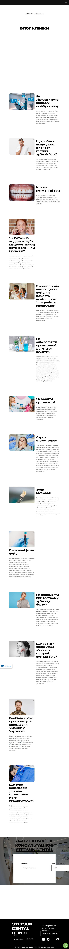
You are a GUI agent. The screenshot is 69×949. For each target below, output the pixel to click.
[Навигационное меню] (66, 3)
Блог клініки (19, 940)
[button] (50, 933)
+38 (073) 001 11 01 (49, 926)
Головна (28, 14)
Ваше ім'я (24, 863)
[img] (43, 939)
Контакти (29, 939)
